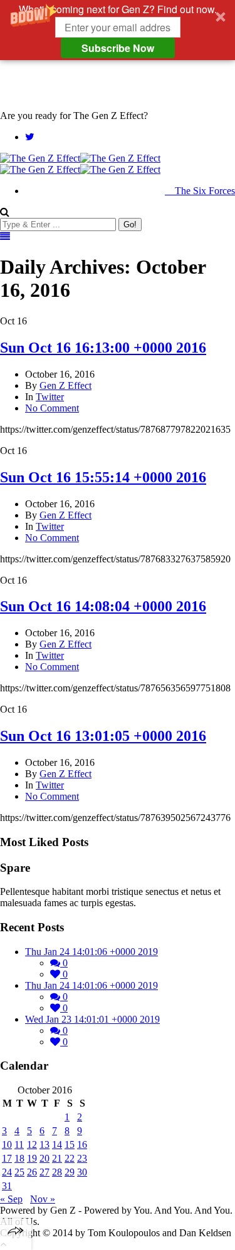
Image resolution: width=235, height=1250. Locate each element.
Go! (130, 224)
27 (44, 1172)
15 (70, 1144)
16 (82, 1144)
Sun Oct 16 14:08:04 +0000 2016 (103, 606)
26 (32, 1172)
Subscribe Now (117, 48)
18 (19, 1158)
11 (19, 1144)
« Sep (11, 1199)
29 (70, 1172)
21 (57, 1158)
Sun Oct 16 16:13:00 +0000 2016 (103, 347)
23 (82, 1158)
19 (32, 1158)
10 (7, 1144)
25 (19, 1172)
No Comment (52, 408)
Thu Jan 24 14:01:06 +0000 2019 (91, 951)
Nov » (42, 1199)
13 (44, 1144)
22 (70, 1158)
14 (57, 1144)
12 (32, 1144)
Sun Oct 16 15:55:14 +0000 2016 (103, 477)
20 (44, 1158)
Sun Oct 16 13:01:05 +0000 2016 (103, 736)
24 (7, 1172)
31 (7, 1185)
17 (7, 1158)
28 (57, 1172)
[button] (117, 30)
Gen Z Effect (65, 385)
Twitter (50, 396)
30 (82, 1172)
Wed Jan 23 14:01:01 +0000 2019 (92, 1019)
